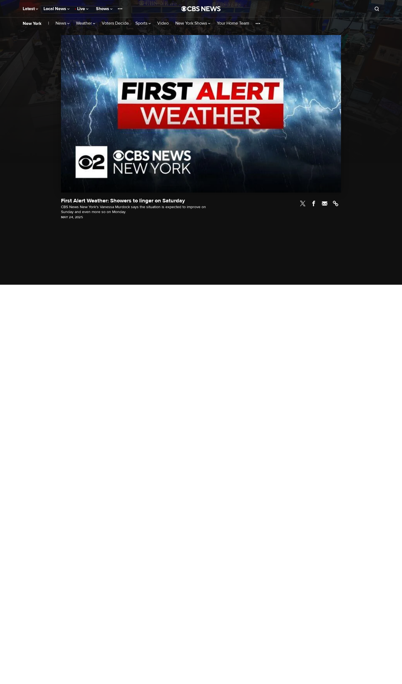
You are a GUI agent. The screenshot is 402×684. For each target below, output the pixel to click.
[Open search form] (376, 8)
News (61, 23)
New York (32, 23)
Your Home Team (233, 23)
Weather (84, 23)
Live (81, 8)
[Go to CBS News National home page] (201, 8)
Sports (141, 23)
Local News (55, 9)
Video (163, 23)
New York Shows (191, 23)
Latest (29, 9)
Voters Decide (115, 23)
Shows (103, 9)
